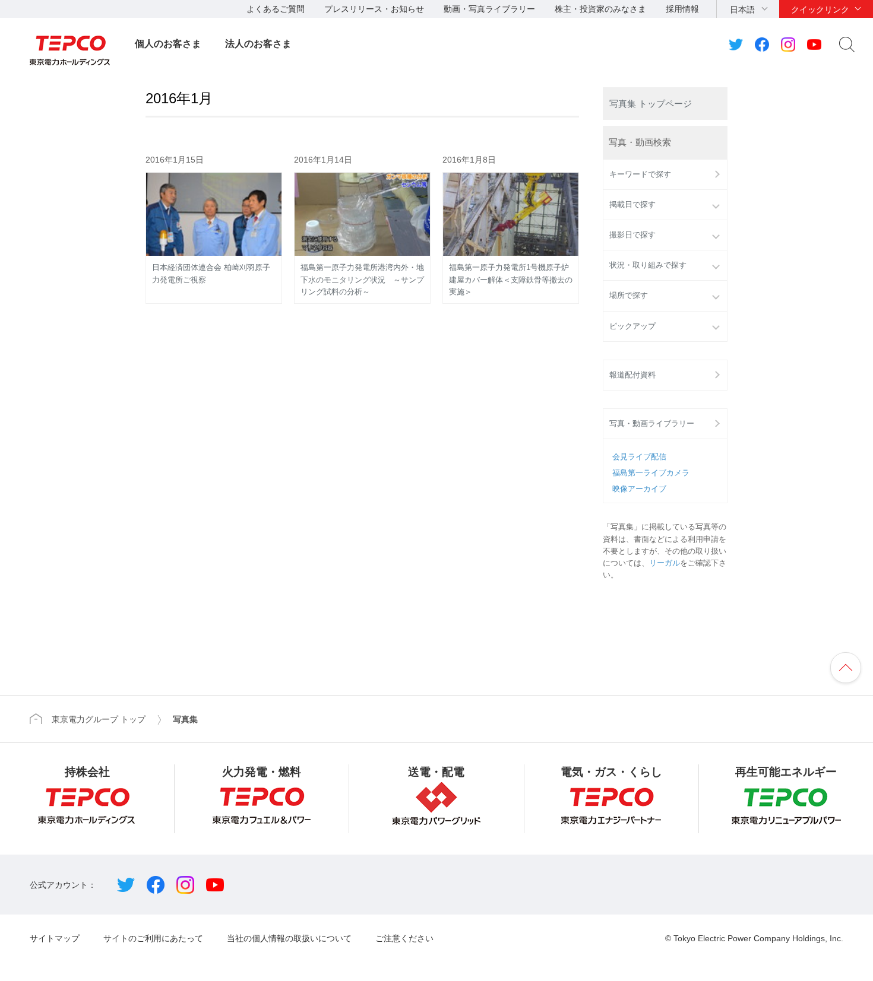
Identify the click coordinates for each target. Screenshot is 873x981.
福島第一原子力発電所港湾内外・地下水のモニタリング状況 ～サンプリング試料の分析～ (362, 279)
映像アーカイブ (639, 489)
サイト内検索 (847, 44)
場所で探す (628, 295)
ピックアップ (632, 326)
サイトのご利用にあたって (153, 938)
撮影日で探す (632, 235)
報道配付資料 (632, 375)
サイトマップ (55, 938)
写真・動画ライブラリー (651, 424)
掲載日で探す (632, 205)
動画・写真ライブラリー (489, 9)
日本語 (742, 9)
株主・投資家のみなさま (600, 9)
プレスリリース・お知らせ (374, 9)
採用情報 (682, 9)
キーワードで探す (640, 174)
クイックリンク (820, 9)
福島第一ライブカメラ (650, 473)
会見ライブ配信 (639, 457)
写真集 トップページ (650, 104)
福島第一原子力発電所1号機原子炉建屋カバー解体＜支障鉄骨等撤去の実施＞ (510, 279)
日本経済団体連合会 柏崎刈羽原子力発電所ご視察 (211, 273)
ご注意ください (404, 938)
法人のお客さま (258, 44)
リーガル (664, 563)
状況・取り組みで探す (648, 265)
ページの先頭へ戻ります (845, 667)
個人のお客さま (168, 44)
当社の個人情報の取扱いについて (289, 938)
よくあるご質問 (275, 9)
